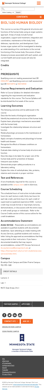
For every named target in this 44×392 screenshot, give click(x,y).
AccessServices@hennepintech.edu (14, 248)
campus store (18, 185)
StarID (4, 368)
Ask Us (26, 321)
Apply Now (26, 304)
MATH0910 (11, 84)
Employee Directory (9, 372)
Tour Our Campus (11, 304)
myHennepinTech (8, 365)
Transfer (5, 370)
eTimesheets (6, 363)
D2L (3, 359)
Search (18, 12)
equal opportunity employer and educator (25, 384)
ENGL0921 (5, 81)
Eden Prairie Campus (10, 331)
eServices (5, 361)
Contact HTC (10, 321)
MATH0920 (22, 84)
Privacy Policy (7, 374)
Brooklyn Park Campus (11, 327)
